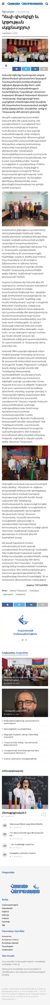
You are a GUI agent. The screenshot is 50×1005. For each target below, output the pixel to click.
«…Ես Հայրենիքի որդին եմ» (22, 844)
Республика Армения (10, 943)
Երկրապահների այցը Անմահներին (26, 824)
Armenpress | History (10, 940)
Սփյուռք (23, 11)
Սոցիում (5, 912)
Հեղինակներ (7, 950)
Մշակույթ (6, 922)
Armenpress (6, 936)
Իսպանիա (34, 591)
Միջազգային (7, 908)
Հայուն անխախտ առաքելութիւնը (20, 759)
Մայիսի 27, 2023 (12, 714)
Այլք (3, 925)
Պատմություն (7, 946)
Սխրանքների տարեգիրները (17, 729)
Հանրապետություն (10, 905)
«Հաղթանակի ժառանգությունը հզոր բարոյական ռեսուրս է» (21, 751)
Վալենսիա (20, 594)
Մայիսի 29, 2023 (12, 683)
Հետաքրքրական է (14, 812)
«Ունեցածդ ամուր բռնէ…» (17, 711)
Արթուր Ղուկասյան (18, 591)
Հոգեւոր (5, 918)
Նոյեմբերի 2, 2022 (9, 33)
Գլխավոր (8, 11)
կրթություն (8, 594)
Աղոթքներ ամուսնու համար (23, 853)
